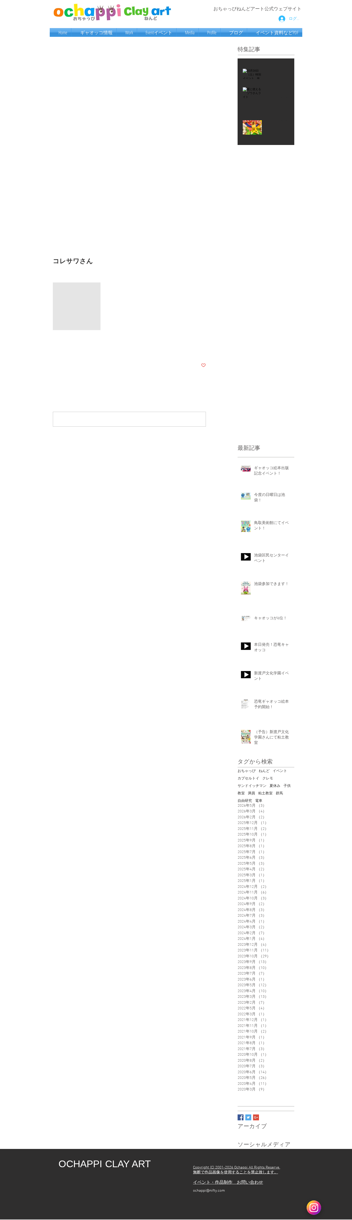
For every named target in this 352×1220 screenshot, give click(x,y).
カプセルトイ (248, 778)
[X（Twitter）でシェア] (67, 349)
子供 (287, 786)
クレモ (267, 778)
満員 (251, 793)
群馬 (279, 793)
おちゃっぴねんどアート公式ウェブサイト (257, 9)
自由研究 (245, 801)
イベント (280, 771)
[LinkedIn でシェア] (80, 349)
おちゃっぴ (247, 771)
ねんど (264, 771)
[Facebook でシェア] (55, 349)
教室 (241, 793)
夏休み (275, 786)
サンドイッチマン (252, 786)
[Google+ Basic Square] (256, 1117)
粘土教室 (265, 793)
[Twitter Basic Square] (248, 1117)
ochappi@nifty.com (209, 1190)
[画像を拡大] (76, 306)
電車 (258, 801)
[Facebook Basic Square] (241, 1117)
